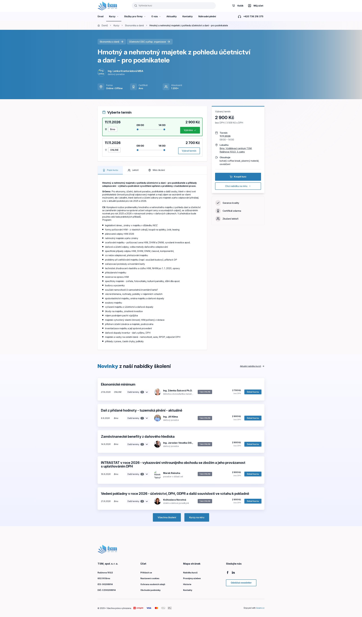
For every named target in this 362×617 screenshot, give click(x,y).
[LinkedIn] (233, 574)
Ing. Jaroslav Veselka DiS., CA (180, 442)
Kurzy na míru (196, 517)
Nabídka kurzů (190, 572)
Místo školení (159, 170)
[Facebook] (227, 574)
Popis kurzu (112, 170)
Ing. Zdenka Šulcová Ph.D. (177, 390)
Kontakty (187, 590)
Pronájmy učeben (192, 578)
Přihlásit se (146, 572)
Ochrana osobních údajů (152, 584)
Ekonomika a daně (134, 25)
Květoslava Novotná (174, 499)
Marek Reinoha (171, 473)
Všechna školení (167, 517)
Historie (187, 584)
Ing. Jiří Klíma (170, 416)
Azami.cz (260, 608)
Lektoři (135, 170)
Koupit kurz (240, 176)
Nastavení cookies (149, 578)
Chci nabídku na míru (236, 186)
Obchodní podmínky (150, 590)
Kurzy (116, 25)
